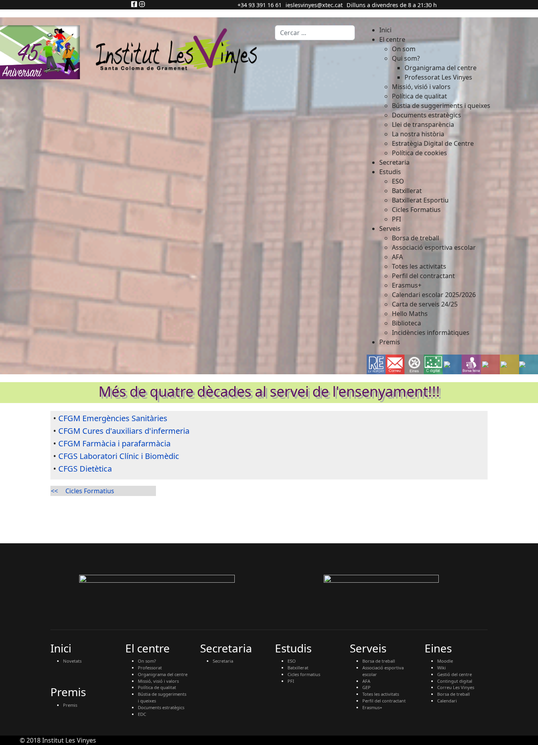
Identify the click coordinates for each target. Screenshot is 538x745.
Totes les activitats (380, 694)
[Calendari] (528, 364)
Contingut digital (454, 681)
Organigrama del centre (162, 674)
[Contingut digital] (433, 364)
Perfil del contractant (384, 701)
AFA (366, 681)
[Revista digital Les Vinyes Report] (376, 364)
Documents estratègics (161, 707)
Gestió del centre (454, 674)
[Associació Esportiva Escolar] (490, 364)
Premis (70, 705)
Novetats (72, 661)
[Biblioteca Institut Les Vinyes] (509, 364)
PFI (291, 681)
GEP (366, 687)
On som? (147, 661)
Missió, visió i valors (158, 681)
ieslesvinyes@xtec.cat (314, 5)
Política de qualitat (157, 687)
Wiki (441, 668)
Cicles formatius (304, 674)
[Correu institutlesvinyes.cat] (395, 364)
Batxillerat (298, 668)
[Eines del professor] (414, 365)
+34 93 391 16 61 (259, 5)
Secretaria (223, 661)
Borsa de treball (378, 661)
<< (54, 491)
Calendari (447, 701)
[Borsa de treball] (471, 364)
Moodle (445, 661)
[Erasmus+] (452, 364)
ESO (292, 661)
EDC (142, 714)
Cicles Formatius (89, 491)
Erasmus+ (372, 707)
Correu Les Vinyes (455, 687)
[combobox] (315, 32)
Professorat (150, 668)
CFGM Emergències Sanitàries (112, 418)
